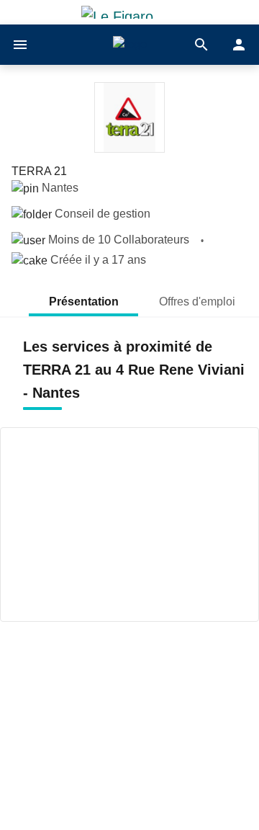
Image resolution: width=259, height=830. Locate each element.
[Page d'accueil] (130, 45)
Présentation (84, 301)
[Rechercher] (201, 44)
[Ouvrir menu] (20, 44)
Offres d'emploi (198, 301)
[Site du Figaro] (129, 12)
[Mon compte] (239, 44)
